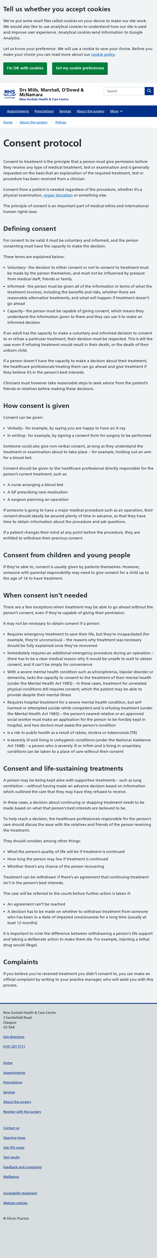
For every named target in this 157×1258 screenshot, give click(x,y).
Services (65, 111)
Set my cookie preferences (80, 68)
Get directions (13, 1037)
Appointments (18, 111)
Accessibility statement (20, 1193)
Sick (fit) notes (13, 1148)
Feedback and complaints (22, 1167)
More (115, 111)
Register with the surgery (22, 1112)
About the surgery (90, 111)
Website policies (15, 1203)
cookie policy (103, 54)
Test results (11, 1157)
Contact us (11, 1128)
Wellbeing (11, 1177)
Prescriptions (44, 111)
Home (7, 122)
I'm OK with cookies (25, 68)
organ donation (58, 195)
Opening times (14, 1138)
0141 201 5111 (14, 1046)
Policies (60, 122)
